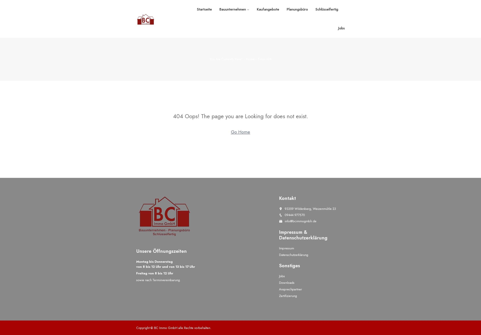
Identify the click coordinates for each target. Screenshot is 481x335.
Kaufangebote (268, 9)
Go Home (240, 132)
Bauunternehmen (232, 9)
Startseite (204, 9)
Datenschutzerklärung (293, 255)
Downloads (286, 282)
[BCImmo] (160, 19)
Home (250, 59)
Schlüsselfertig (326, 9)
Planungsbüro (297, 9)
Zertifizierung (288, 296)
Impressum (286, 248)
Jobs (341, 28)
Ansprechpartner (290, 289)
